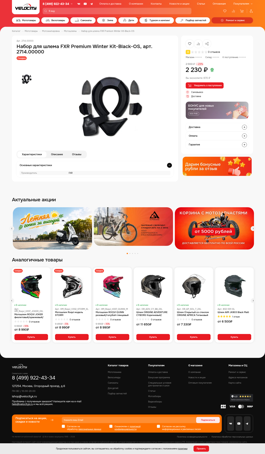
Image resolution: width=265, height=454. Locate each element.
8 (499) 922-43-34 (56, 4)
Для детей (113, 388)
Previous (11, 228)
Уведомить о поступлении (208, 85)
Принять (201, 448)
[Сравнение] (233, 11)
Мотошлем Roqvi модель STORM (69, 314)
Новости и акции (179, 3)
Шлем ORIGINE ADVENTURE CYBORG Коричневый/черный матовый (151, 314)
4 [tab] (135, 253)
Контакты (156, 3)
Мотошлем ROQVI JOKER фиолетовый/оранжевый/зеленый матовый (28, 316)
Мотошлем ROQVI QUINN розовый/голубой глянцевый (112, 314)
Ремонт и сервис (237, 372)
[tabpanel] (52, 228)
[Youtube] (85, 4)
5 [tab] (137, 253)
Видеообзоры (155, 401)
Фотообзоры (154, 396)
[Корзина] (242, 11)
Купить (31, 337)
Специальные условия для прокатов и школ (159, 384)
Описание (57, 154)
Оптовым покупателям (200, 382)
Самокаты (113, 382)
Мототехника (114, 372)
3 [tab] (132, 253)
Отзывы (76, 154)
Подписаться (208, 420)
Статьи (201, 3)
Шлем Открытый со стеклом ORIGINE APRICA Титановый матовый (193, 314)
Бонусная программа (159, 377)
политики (182, 448)
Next (253, 228)
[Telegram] (92, 4)
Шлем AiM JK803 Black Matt (233, 312)
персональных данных (89, 429)
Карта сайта (235, 382)
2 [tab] (129, 253)
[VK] (79, 4)
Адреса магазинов (238, 377)
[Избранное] (225, 11)
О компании (136, 3)
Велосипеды (114, 377)
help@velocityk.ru (22, 404)
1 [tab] (127, 253)
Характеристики (32, 154)
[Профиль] (250, 11)
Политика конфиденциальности (192, 437)
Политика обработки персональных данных (232, 437)
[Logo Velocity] (26, 7)
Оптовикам (219, 3)
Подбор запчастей (117, 393)
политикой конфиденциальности (127, 428)
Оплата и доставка (110, 3)
